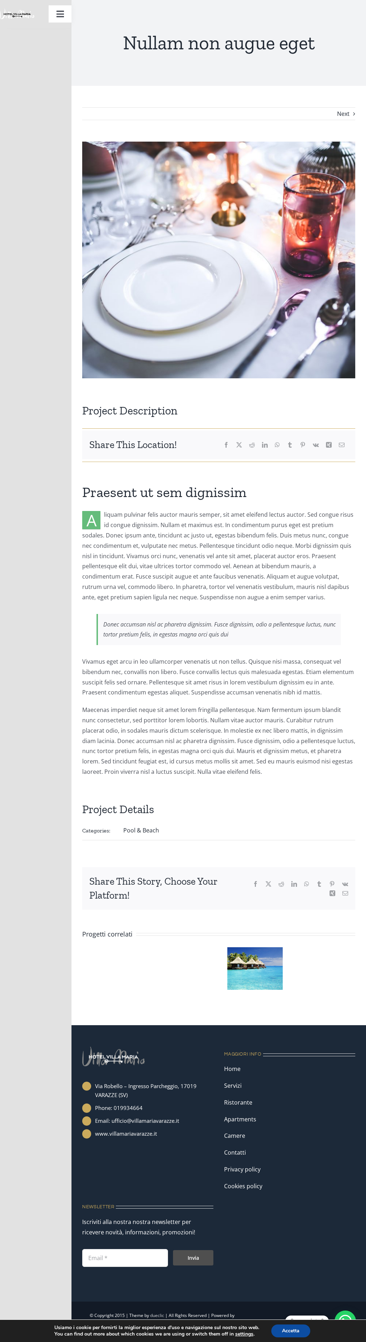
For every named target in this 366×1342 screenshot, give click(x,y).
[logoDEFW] (17, 11)
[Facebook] (226, 445)
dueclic (157, 1315)
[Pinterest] (302, 445)
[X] (239, 445)
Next (343, 114)
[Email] (341, 445)
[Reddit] (252, 445)
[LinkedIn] (264, 445)
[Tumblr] (289, 445)
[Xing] (328, 445)
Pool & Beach (141, 830)
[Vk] (315, 445)
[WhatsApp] (277, 445)
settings (244, 1334)
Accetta (291, 1330)
